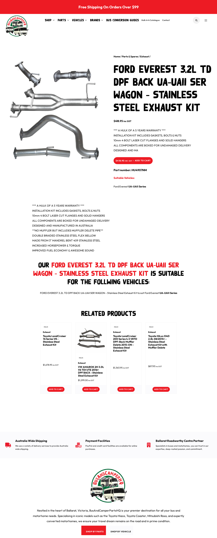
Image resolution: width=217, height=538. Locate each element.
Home (117, 56)
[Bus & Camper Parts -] (17, 20)
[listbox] (54, 113)
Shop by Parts (95, 531)
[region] (56, 111)
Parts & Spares (130, 56)
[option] (54, 110)
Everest (123, 186)
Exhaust (144, 56)
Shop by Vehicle (121, 531)
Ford (116, 186)
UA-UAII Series (137, 186)
